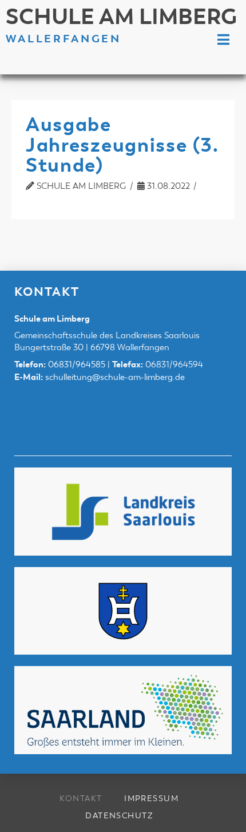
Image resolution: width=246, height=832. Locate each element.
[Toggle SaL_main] (223, 40)
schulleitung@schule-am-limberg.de (115, 377)
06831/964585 (76, 364)
